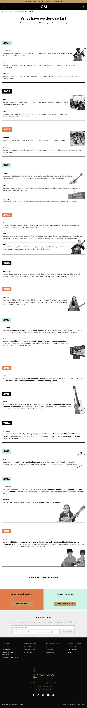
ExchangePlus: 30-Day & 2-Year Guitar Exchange (44, 1)
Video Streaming (73, 649)
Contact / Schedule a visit (10, 657)
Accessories (28, 652)
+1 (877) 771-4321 (46, 689)
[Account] (84, 7)
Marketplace (50, 652)
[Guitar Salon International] (44, 6)
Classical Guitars (29, 647)
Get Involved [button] (22, 604)
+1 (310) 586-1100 (46, 686)
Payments (5, 660)
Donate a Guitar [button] (65, 604)
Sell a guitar (49, 649)
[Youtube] (48, 695)
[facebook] (33, 695)
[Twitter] (43, 695)
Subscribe (67, 632)
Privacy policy (80, 704)
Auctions (49, 647)
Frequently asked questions (7, 653)
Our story (5, 647)
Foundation (9, 12)
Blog (69, 652)
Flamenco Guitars (30, 649)
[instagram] (38, 695)
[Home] (2, 12)
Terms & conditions (68, 704)
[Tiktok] (53, 695)
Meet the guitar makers (75, 647)
